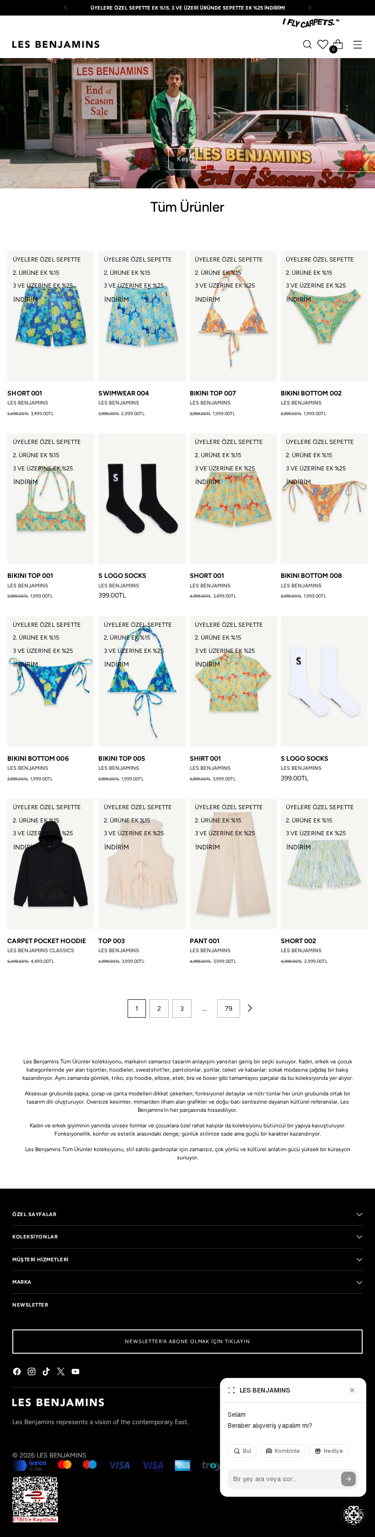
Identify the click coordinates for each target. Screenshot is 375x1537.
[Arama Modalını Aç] (307, 44)
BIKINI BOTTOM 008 (311, 575)
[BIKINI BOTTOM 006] (50, 681)
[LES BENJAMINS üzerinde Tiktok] (47, 1373)
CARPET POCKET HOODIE (46, 941)
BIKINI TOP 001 (30, 575)
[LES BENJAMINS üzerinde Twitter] (61, 1373)
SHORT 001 (24, 393)
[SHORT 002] (324, 864)
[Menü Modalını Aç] (357, 44)
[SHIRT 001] (233, 681)
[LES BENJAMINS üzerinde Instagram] (32, 1373)
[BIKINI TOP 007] (233, 316)
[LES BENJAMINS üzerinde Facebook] (17, 1373)
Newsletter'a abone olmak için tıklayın (187, 1341)
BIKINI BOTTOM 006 (37, 758)
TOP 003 (111, 941)
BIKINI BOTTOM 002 (311, 393)
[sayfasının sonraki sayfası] (249, 1008)
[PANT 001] (233, 864)
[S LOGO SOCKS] (141, 498)
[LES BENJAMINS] (55, 44)
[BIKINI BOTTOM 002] (324, 316)
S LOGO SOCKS (122, 575)
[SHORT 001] (50, 316)
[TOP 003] (141, 864)
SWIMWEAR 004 (123, 393)
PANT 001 (205, 941)
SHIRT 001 (205, 758)
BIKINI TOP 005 (121, 758)
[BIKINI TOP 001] (50, 498)
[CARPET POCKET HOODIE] (50, 864)
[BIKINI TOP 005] (141, 681)
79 (228, 1008)
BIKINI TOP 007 (213, 393)
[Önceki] (66, 8)
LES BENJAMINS (61, 1455)
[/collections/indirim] (187, 123)
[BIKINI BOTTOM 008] (324, 498)
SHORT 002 (298, 941)
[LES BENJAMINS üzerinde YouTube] (76, 1373)
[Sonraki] (310, 8)
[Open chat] (353, 1515)
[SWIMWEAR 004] (141, 316)
